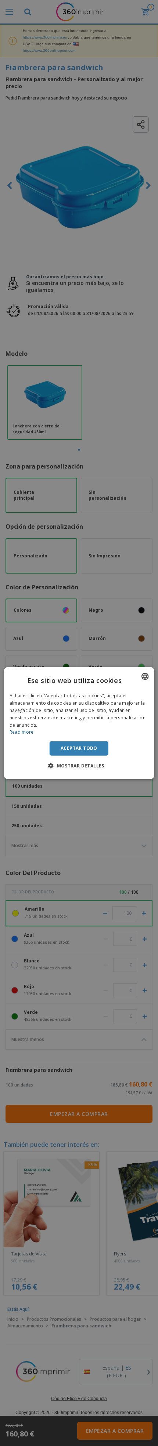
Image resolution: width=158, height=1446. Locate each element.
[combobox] (144, 676)
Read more (22, 732)
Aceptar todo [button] (79, 748)
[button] (79, 765)
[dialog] (79, 723)
